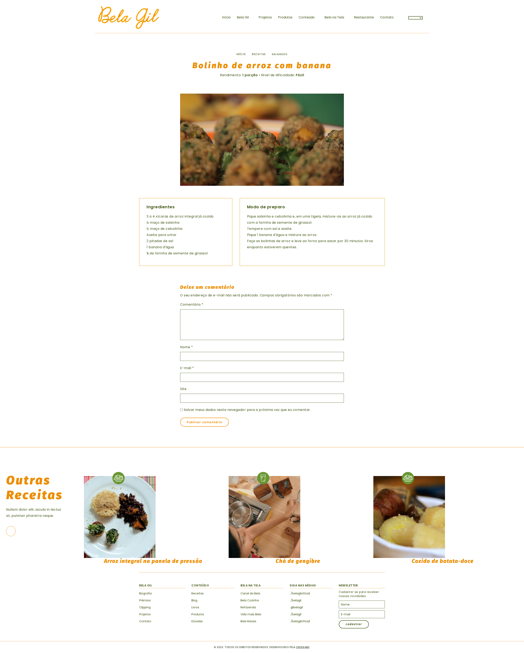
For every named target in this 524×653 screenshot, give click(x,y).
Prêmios (145, 600)
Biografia (145, 593)
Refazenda (248, 607)
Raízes (248, 621)
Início (226, 17)
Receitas (259, 54)
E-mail (187, 368)
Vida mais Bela (251, 614)
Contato (387, 17)
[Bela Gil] (128, 17)
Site (183, 389)
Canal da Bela (250, 593)
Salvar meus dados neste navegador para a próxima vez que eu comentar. (247, 409)
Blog (194, 600)
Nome (186, 347)
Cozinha (250, 600)
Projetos (265, 17)
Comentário (191, 304)
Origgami (302, 647)
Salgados (280, 54)
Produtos (285, 17)
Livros (195, 607)
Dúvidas (197, 621)
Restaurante (364, 17)
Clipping (145, 607)
